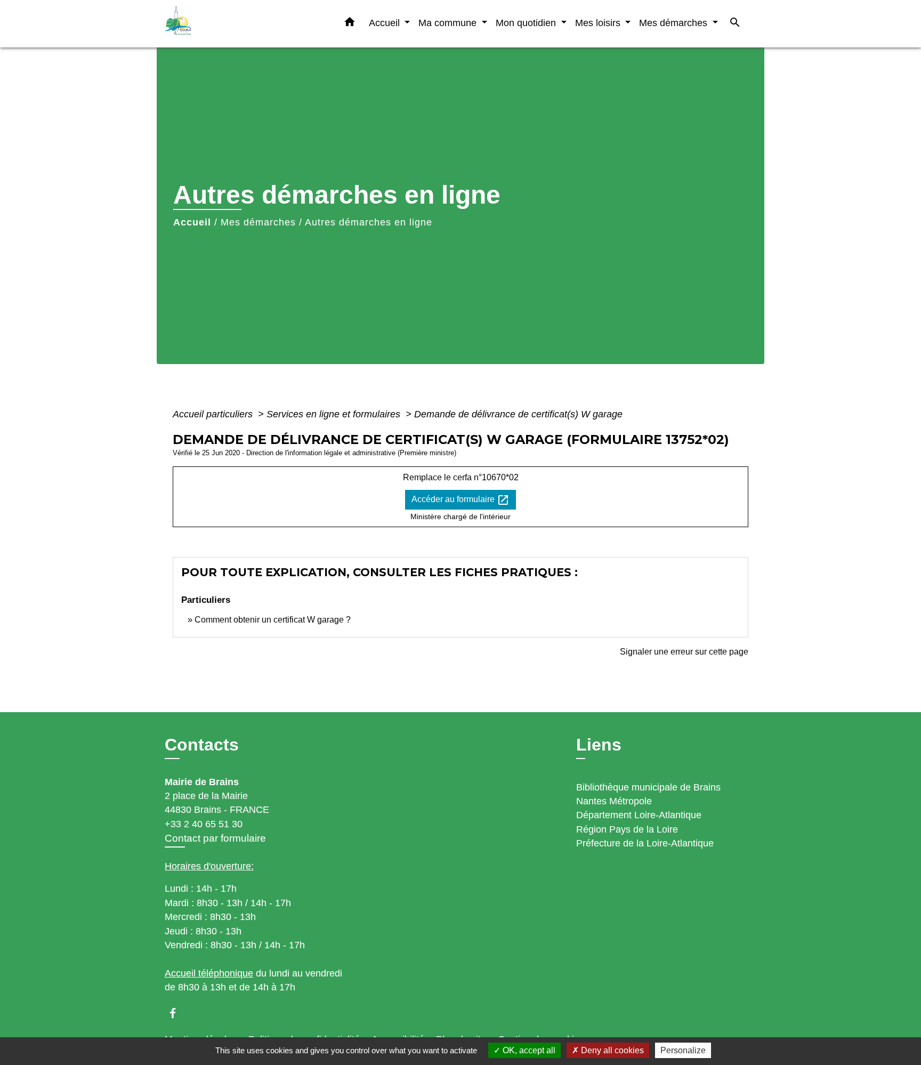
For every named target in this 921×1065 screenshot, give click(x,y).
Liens (598, 744)
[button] (350, 24)
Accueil (192, 222)
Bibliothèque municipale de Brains (648, 787)
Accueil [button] (385, 22)
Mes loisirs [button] (599, 22)
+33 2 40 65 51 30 (204, 824)
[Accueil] (231, 24)
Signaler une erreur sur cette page (684, 651)
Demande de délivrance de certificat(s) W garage (518, 414)
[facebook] (178, 1013)
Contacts (202, 744)
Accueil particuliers (214, 414)
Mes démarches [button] (674, 22)
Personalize (683, 1050)
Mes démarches (258, 222)
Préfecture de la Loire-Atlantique (645, 843)
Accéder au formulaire (460, 500)
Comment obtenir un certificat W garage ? (273, 619)
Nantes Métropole (614, 801)
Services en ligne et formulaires (334, 414)
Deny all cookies (611, 1050)
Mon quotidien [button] (527, 22)
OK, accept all (527, 1050)
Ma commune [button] (448, 22)
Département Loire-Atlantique (638, 815)
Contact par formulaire (215, 838)
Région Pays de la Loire (627, 829)
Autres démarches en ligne (368, 222)
